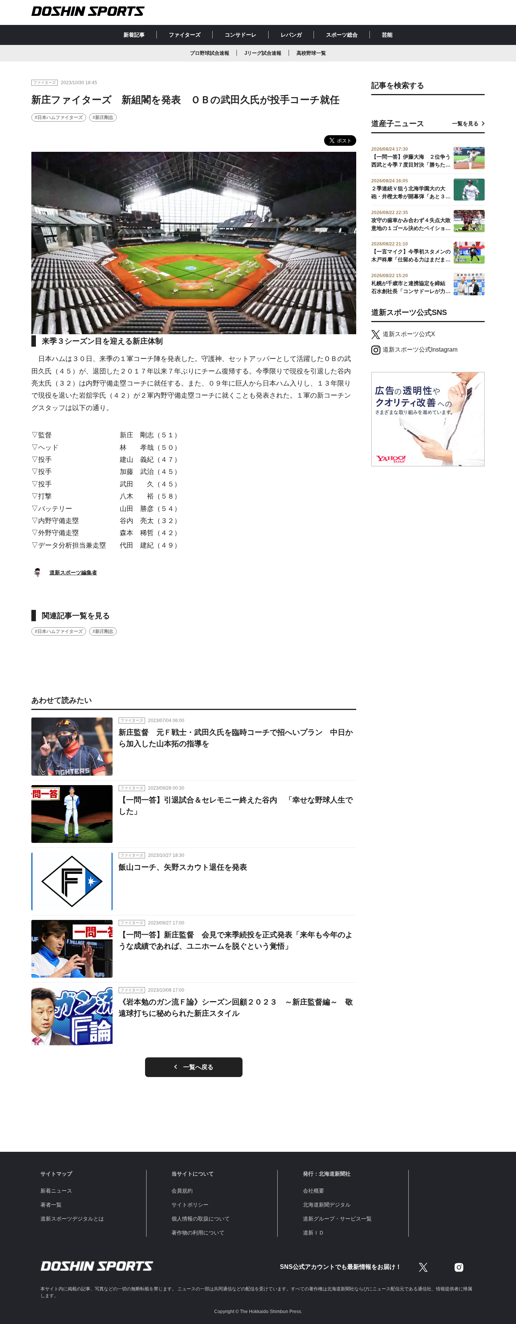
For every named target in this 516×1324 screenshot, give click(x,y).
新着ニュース (56, 1191)
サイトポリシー (190, 1205)
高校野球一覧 (311, 53)
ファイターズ (185, 35)
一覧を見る (465, 123)
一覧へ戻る (198, 1067)
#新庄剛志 (103, 117)
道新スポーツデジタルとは (72, 1219)
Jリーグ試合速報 (262, 53)
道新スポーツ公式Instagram (420, 349)
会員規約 (182, 1191)
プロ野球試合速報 (209, 53)
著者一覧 (51, 1205)
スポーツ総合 (342, 35)
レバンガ (291, 35)
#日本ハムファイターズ (59, 117)
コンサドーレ (240, 35)
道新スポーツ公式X (409, 334)
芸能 (387, 35)
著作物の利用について (197, 1233)
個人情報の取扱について (200, 1219)
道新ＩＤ (313, 1233)
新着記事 (134, 35)
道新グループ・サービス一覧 (337, 1219)
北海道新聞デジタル (327, 1205)
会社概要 (313, 1191)
